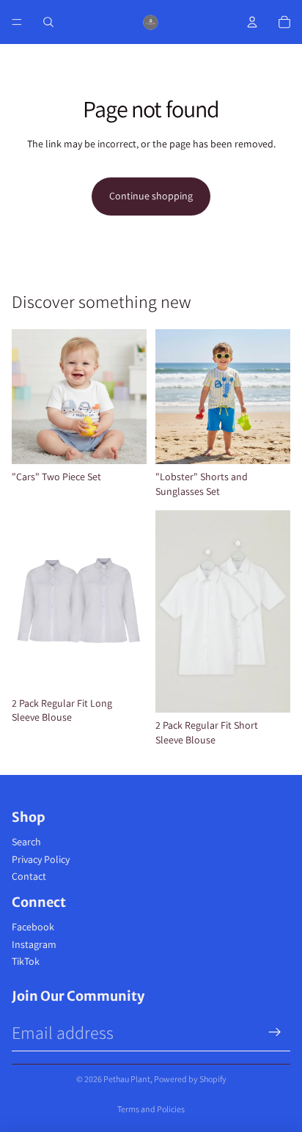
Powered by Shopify (190, 1078)
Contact (29, 876)
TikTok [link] (26, 961)
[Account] (252, 22)
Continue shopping (151, 195)
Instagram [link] (34, 944)
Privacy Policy (41, 859)
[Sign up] (274, 1032)
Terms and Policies (151, 1108)
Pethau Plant (126, 1078)
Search (26, 841)
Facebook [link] (33, 926)
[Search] (48, 22)
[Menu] (17, 22)
